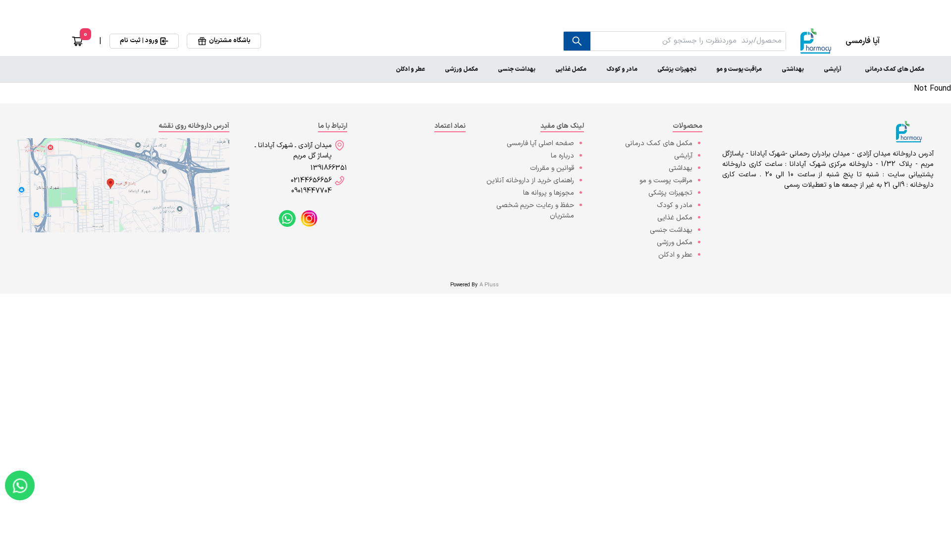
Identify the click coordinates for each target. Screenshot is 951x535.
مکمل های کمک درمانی (894, 69)
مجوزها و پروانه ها (548, 193)
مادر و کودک (621, 69)
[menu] (475, 69)
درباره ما (562, 156)
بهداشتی (793, 69)
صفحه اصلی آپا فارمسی (540, 143)
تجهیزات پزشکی (676, 69)
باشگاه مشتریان (230, 41)
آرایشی (832, 69)
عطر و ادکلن (410, 69)
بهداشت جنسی (516, 69)
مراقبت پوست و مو (739, 69)
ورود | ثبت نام (139, 41)
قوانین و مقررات (552, 168)
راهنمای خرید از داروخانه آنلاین (530, 180)
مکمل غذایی (570, 69)
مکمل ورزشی (461, 69)
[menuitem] (894, 69)
